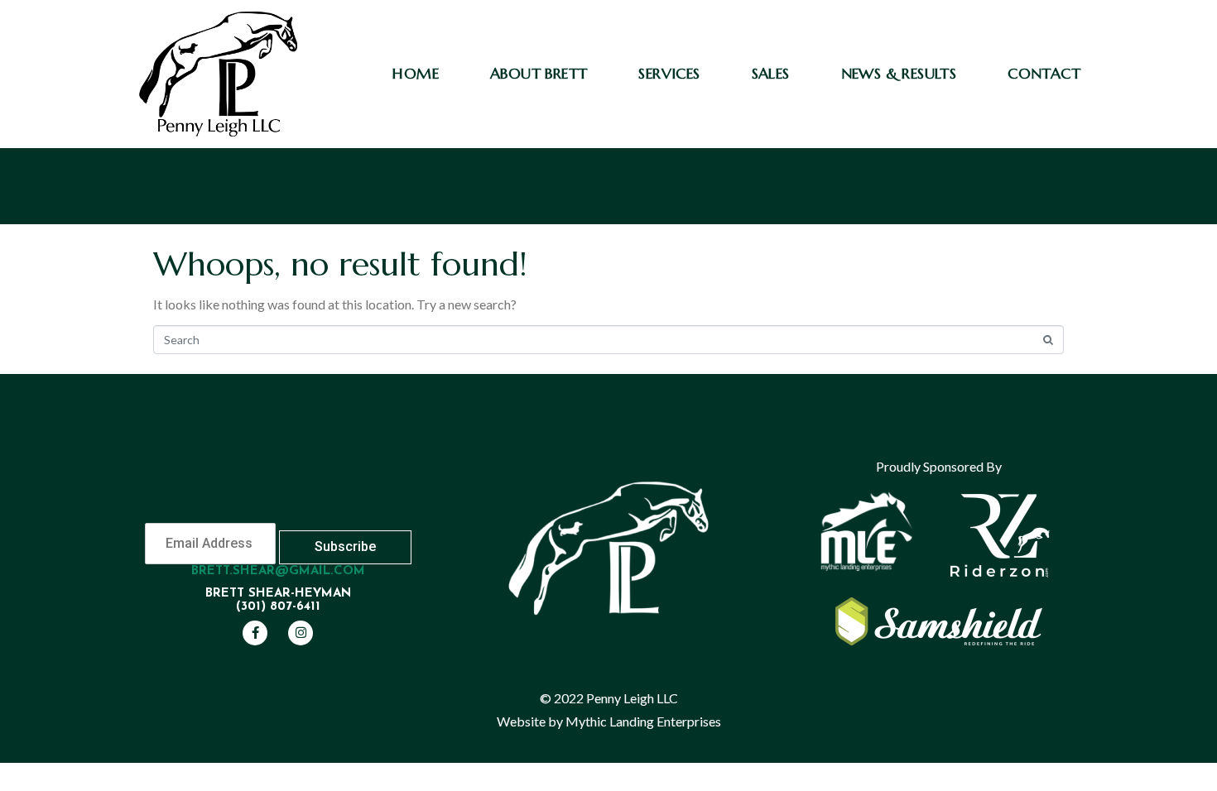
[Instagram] (300, 633)
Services (669, 73)
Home (415, 73)
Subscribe (345, 546)
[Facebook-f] (255, 633)
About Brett (538, 73)
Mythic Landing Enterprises (643, 721)
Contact (1044, 73)
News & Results (899, 73)
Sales (771, 73)
